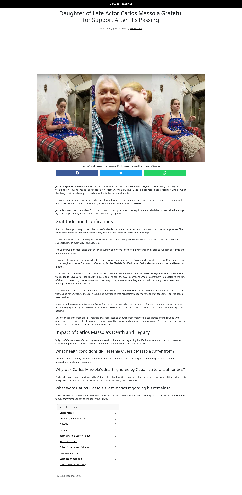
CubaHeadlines (122, 3)
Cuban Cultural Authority (73, 464)
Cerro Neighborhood (71, 458)
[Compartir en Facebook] (77, 173)
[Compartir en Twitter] (121, 173)
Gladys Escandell (68, 441)
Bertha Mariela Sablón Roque (75, 435)
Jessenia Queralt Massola (73, 418)
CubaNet (64, 424)
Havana (64, 430)
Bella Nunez (136, 28)
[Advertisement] (121, 53)
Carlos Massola (68, 412)
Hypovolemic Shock (70, 453)
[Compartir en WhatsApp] (165, 173)
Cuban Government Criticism (75, 447)
